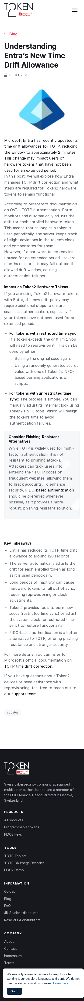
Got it (14, 991)
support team (24, 694)
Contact (10, 948)
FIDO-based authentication (49, 490)
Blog (13, 34)
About (9, 941)
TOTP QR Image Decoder (24, 863)
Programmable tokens (21, 827)
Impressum (13, 956)
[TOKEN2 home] (18, 10)
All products (13, 820)
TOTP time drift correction (28, 666)
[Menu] (75, 10)
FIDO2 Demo (14, 870)
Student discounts (23, 913)
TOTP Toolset (15, 856)
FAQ (7, 906)
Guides (9, 891)
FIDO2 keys (13, 834)
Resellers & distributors (22, 920)
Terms (9, 963)
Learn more (60, 983)
